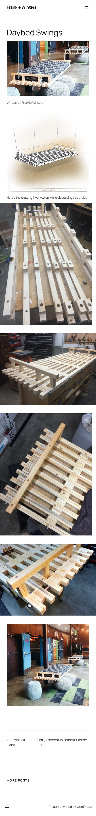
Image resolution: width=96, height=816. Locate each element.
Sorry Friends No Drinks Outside (62, 739)
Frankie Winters (21, 7)
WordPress (84, 806)
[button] (46, 264)
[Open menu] (86, 7)
